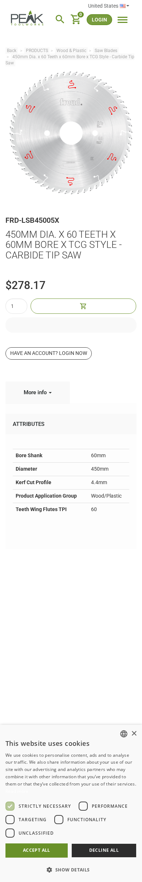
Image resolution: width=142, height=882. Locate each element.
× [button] (134, 733)
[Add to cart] (83, 306)
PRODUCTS (37, 50)
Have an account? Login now (48, 353)
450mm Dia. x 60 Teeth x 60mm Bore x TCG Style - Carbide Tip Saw (69, 60)
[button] (71, 869)
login (99, 20)
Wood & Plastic (71, 50)
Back (11, 50)
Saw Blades (106, 50)
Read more (17, 791)
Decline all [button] (104, 850)
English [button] (108, 6)
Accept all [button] (36, 850)
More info (36, 392)
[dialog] (71, 803)
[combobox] (123, 733)
